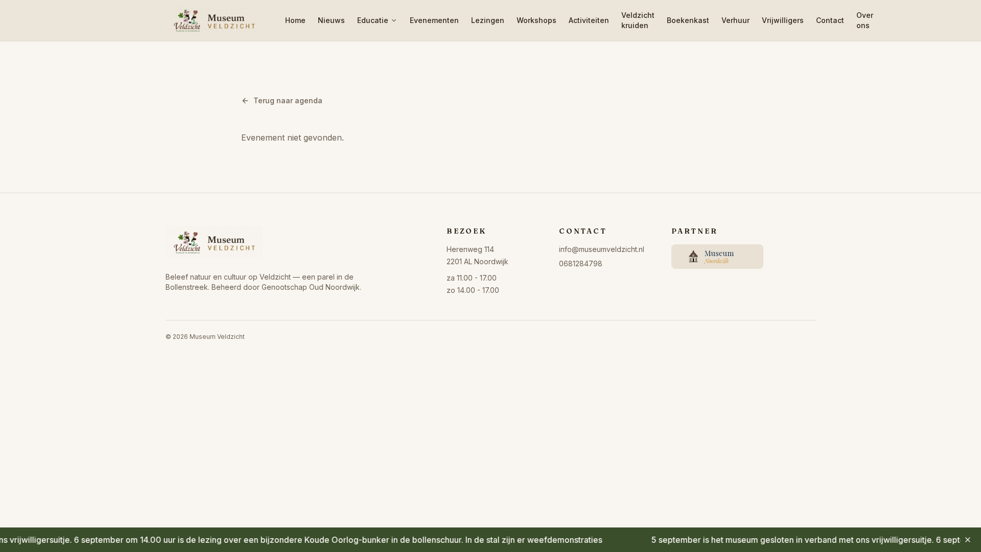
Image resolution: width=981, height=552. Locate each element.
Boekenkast (688, 20)
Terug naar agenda (287, 100)
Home (295, 20)
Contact (830, 20)
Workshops (536, 20)
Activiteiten (589, 20)
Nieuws (331, 20)
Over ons (864, 20)
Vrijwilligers (783, 20)
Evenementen (434, 20)
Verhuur (735, 20)
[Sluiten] (968, 540)
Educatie (372, 20)
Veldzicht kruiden (638, 20)
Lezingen (487, 20)
